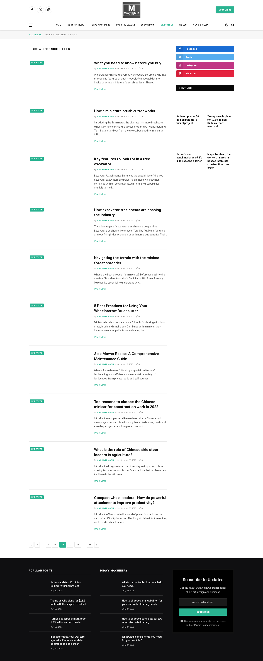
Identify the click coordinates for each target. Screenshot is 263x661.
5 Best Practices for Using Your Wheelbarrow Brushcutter (120, 308)
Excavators (148, 25)
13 (77, 544)
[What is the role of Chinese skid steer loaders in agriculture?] (59, 465)
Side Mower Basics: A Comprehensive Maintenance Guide (126, 356)
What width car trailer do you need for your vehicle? (142, 638)
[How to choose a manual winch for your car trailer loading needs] (109, 604)
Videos (183, 25)
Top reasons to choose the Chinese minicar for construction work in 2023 (126, 404)
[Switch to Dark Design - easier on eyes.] (226, 25)
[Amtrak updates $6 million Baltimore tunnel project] (189, 104)
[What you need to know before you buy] (59, 79)
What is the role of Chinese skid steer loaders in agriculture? (126, 452)
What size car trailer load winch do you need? (142, 584)
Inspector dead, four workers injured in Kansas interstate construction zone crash (219, 161)
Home (58, 25)
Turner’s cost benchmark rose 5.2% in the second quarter (189, 157)
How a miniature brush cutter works (124, 111)
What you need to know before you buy (127, 63)
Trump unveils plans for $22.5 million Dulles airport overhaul (219, 121)
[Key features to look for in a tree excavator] (59, 175)
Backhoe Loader (125, 25)
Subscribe (225, 10)
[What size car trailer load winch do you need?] (109, 586)
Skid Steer (167, 25)
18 (90, 544)
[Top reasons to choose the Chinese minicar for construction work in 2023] (59, 417)
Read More (100, 89)
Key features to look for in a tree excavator (122, 161)
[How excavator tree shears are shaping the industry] (59, 226)
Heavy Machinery (100, 25)
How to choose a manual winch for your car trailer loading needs (142, 602)
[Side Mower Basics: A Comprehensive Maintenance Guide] (59, 369)
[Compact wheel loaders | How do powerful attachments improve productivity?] (59, 513)
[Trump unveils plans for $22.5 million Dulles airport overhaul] (220, 104)
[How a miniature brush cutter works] (59, 127)
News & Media (200, 25)
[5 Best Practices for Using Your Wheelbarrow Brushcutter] (59, 321)
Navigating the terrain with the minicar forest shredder (126, 260)
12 (70, 544)
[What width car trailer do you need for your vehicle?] (109, 641)
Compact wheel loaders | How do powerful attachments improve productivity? (130, 500)
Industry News (75, 25)
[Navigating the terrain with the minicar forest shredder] (59, 273)
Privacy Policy (201, 625)
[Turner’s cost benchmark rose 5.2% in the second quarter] (189, 142)
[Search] (232, 25)
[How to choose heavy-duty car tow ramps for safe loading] (109, 623)
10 (55, 544)
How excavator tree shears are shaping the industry (127, 212)
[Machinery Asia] (131, 10)
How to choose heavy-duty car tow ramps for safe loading (142, 620)
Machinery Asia (105, 68)
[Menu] (31, 25)
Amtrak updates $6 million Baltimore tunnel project (187, 120)
